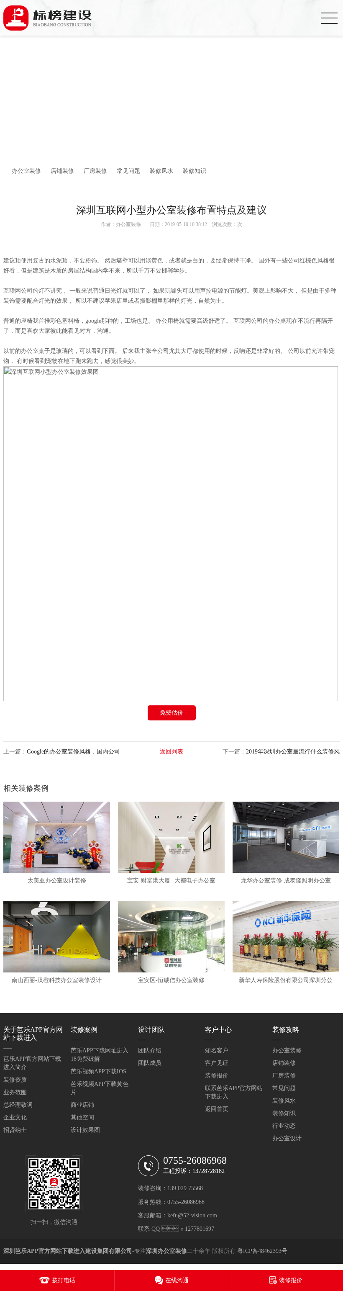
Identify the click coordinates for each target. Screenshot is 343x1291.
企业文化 (15, 1117)
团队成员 (149, 1063)
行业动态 (284, 1126)
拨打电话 (63, 1280)
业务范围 (15, 1092)
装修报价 (216, 1075)
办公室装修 (26, 171)
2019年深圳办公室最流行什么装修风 (293, 751)
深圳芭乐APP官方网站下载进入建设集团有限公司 (67, 1251)
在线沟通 (177, 1280)
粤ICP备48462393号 (262, 1251)
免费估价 (171, 713)
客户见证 (216, 1063)
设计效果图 (85, 1130)
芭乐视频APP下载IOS (98, 1071)
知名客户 (216, 1050)
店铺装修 (62, 171)
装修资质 (15, 1080)
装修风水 (161, 171)
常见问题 (128, 171)
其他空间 (82, 1117)
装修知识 (194, 171)
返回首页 (216, 1109)
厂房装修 (95, 171)
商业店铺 (82, 1105)
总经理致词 (18, 1105)
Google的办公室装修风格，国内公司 (73, 751)
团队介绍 (149, 1050)
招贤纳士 (15, 1130)
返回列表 (171, 751)
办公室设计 (287, 1138)
